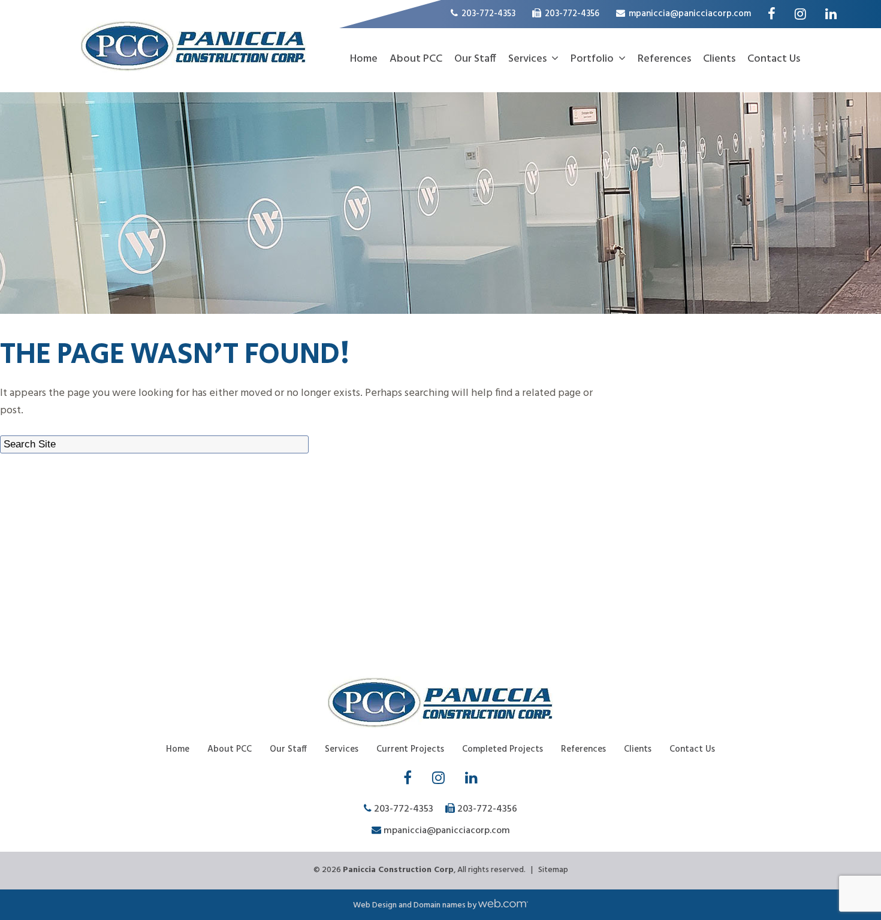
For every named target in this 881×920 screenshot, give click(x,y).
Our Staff (475, 59)
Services (527, 59)
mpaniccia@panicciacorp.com (690, 14)
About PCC (416, 59)
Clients (719, 59)
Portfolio (592, 59)
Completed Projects (502, 749)
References (664, 59)
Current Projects (410, 749)
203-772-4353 (487, 14)
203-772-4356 (572, 14)
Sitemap (553, 870)
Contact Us (773, 59)
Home (364, 59)
